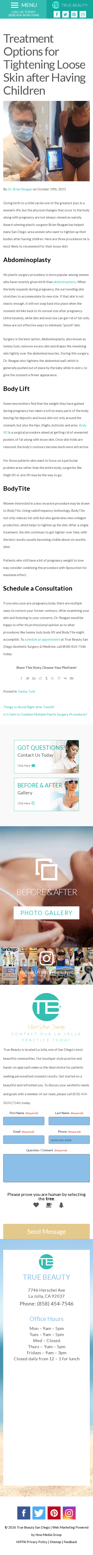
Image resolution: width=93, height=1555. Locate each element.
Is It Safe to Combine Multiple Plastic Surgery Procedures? (45, 714)
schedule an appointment (42, 639)
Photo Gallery (46, 912)
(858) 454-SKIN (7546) (24, 15)
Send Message (46, 1231)
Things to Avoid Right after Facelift (29, 707)
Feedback (70, 1542)
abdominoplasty (64, 282)
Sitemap (55, 1542)
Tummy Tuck (26, 691)
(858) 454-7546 (55, 1303)
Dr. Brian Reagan (20, 189)
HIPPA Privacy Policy (31, 1542)
